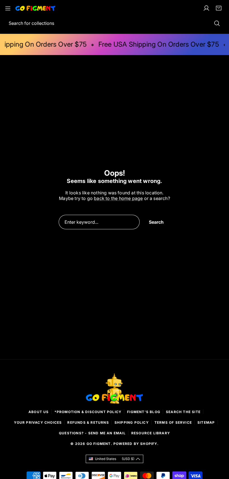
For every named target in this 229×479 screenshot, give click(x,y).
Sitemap (206, 422)
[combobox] (114, 23)
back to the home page (118, 198)
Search (156, 222)
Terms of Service (173, 422)
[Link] (35, 8)
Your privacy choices (38, 422)
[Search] (217, 23)
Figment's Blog (143, 412)
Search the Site (183, 412)
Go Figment (99, 444)
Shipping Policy (132, 422)
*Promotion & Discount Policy (88, 412)
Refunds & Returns (88, 422)
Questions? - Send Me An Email (92, 433)
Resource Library (150, 433)
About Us (38, 412)
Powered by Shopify (135, 444)
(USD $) (114, 459)
